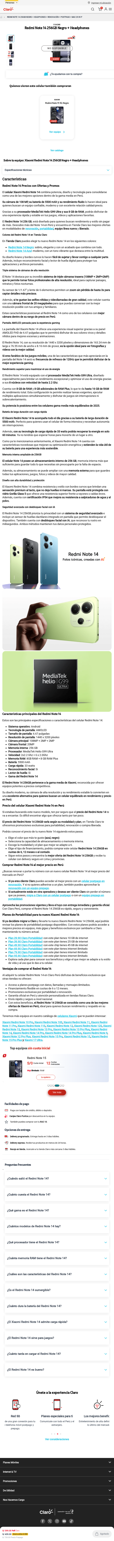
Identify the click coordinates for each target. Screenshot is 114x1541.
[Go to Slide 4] (10, 62)
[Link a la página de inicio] (1, 17)
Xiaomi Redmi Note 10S (48, 1022)
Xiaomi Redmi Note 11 (76, 1022)
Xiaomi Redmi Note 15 (77, 1036)
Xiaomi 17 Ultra (33, 1040)
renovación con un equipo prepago (28, 888)
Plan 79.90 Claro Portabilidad (25, 952)
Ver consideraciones (57, 1439)
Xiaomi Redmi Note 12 (59, 1025)
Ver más (57, 1092)
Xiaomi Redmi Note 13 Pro (36, 1029)
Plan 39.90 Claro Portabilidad (25, 941)
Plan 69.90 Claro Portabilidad (25, 948)
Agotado (104, 1533)
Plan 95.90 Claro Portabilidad (25, 955)
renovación (31, 228)
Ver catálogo (56, 150)
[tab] (48, 1085)
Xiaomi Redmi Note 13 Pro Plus (71, 1029)
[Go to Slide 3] (10, 54)
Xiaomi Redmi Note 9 (94, 1032)
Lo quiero (45, 1077)
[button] (101, 2)
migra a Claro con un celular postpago (49, 895)
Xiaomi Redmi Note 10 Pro (17, 1022)
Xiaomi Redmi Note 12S (87, 1025)
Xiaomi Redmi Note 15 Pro (47, 1036)
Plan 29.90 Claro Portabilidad (25, 938)
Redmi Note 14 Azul (20, 250)
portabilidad (47, 228)
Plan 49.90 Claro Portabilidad (25, 945)
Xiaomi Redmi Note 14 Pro (28, 1032)
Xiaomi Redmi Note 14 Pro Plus (62, 1032)
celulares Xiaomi (67, 1016)
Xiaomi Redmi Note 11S (31, 1025)
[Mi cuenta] (106, 9)
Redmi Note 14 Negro (21, 247)
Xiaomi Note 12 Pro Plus (16, 1036)
